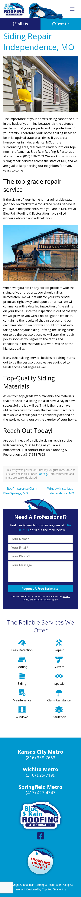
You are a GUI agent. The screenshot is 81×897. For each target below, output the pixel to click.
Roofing (42, 474)
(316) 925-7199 (40, 775)
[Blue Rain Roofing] (14, 9)
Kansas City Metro (40, 751)
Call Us (21, 23)
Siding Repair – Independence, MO (38, 41)
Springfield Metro (40, 787)
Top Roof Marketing (54, 889)
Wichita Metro (40, 769)
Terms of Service (43, 599)
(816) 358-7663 (40, 757)
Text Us (63, 23)
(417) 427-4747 (40, 792)
